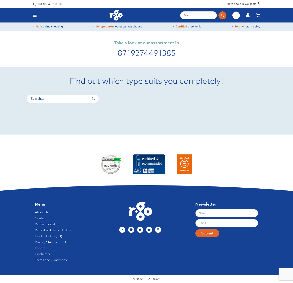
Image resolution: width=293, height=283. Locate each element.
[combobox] (198, 15)
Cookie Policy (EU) (48, 236)
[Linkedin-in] (122, 230)
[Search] (222, 15)
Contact (40, 218)
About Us (42, 212)
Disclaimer (42, 254)
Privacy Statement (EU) (52, 242)
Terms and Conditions (51, 260)
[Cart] (258, 15)
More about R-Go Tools (241, 3)
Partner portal (45, 224)
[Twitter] (140, 230)
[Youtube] (149, 230)
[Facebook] (131, 230)
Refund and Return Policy (53, 230)
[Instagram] (158, 230)
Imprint (40, 248)
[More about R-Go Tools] (258, 3)
